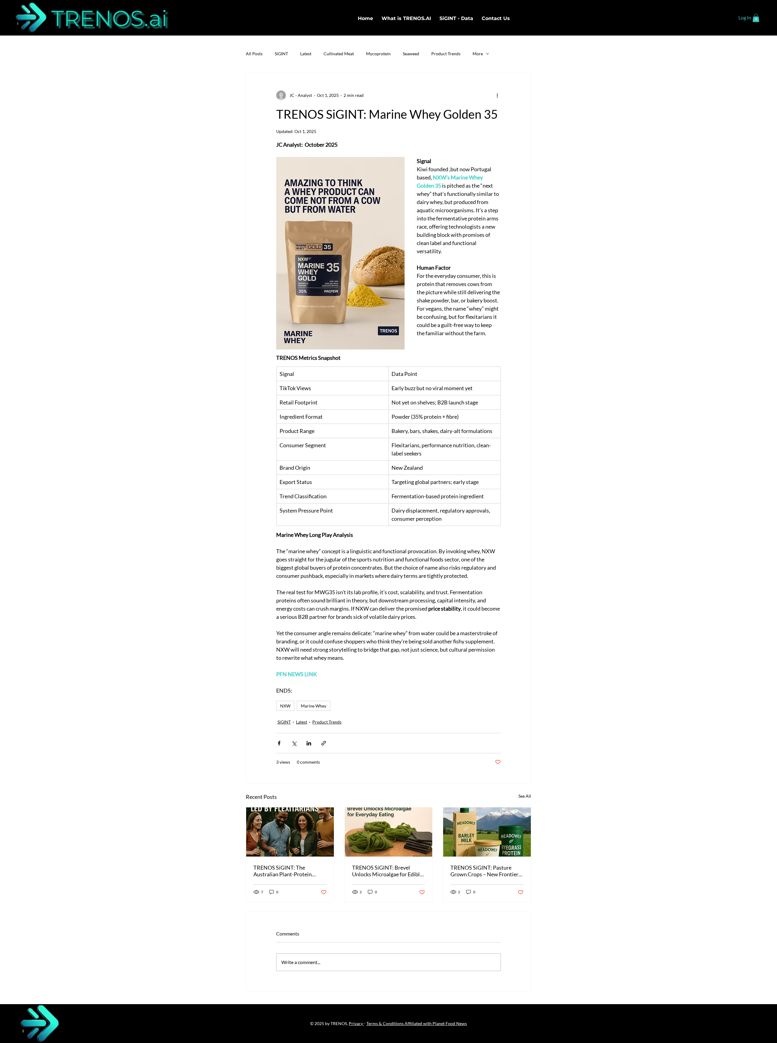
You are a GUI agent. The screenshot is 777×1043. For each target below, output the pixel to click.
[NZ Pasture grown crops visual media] (487, 832)
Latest (305, 53)
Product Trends (445, 53)
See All (524, 796)
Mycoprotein (378, 53)
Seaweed (411, 53)
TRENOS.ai (109, 18)
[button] (755, 18)
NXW (285, 705)
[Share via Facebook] (279, 743)
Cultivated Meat (339, 53)
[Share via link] (324, 743)
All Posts (254, 53)
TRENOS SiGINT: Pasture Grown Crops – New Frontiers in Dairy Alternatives (485, 871)
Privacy (356, 1023)
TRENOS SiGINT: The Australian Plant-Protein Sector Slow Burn (282, 871)
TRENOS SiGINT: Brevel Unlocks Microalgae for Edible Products (387, 871)
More (478, 53)
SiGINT (281, 53)
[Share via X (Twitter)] (294, 743)
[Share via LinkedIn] (309, 743)
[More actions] (497, 95)
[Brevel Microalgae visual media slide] (389, 832)
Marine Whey (313, 705)
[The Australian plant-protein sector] (290, 832)
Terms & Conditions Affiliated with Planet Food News (416, 1023)
